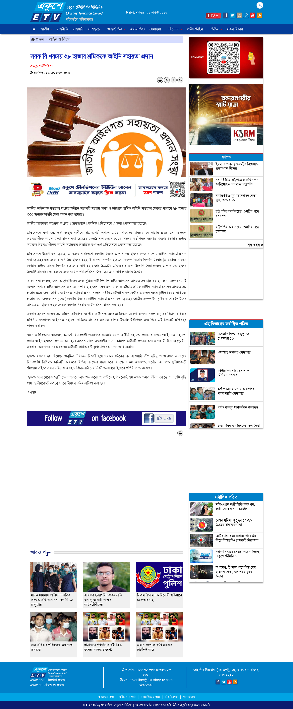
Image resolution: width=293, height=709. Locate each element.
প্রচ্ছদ (39, 39)
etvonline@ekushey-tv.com (151, 680)
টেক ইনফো (172, 697)
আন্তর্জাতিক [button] (115, 29)
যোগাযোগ (189, 697)
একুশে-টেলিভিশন (123, 705)
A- (166, 80)
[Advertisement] (106, 499)
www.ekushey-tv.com (47, 685)
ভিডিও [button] (215, 29)
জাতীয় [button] (45, 29)
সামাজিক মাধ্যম (150, 697)
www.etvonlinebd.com (47, 680)
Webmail (146, 685)
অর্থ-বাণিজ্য (137, 29)
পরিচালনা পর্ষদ (127, 697)
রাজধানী (78, 29)
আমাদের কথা (106, 697)
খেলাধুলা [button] (155, 29)
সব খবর (254, 244)
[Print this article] (160, 80)
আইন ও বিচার (59, 39)
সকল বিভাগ (235, 29)
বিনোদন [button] (174, 29)
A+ (180, 80)
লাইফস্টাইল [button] (195, 29)
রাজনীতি (62, 29)
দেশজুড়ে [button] (94, 29)
